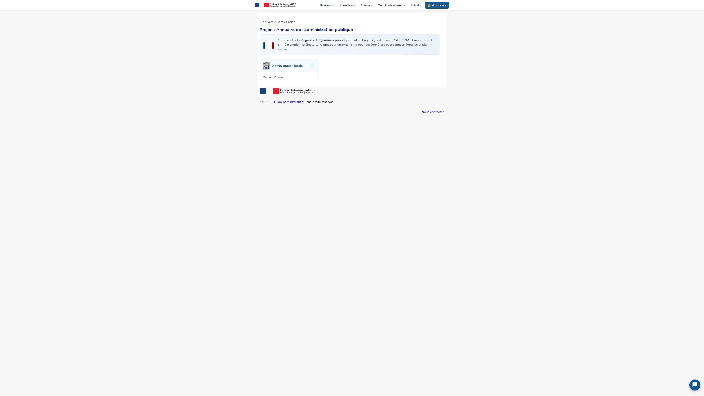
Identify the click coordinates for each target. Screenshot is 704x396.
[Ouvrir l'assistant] (694, 385)
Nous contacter (433, 111)
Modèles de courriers (391, 5)
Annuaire (366, 5)
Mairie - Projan (273, 77)
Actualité (416, 5)
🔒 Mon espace (437, 5)
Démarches (327, 5)
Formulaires (347, 5)
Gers (279, 21)
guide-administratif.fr (289, 101)
